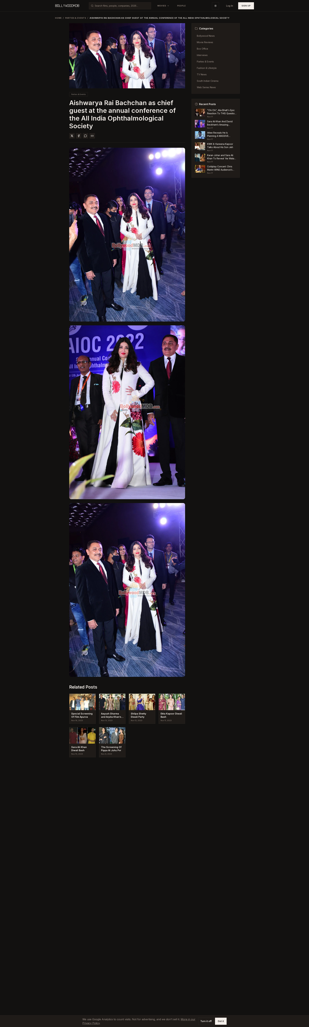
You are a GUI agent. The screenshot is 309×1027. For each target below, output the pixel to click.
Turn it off (206, 1021)
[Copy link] (92, 136)
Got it (221, 1021)
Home (58, 18)
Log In (229, 5)
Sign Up (246, 6)
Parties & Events (75, 18)
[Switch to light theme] (215, 5)
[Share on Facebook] (78, 136)
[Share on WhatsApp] (85, 136)
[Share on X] (72, 136)
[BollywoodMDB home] (67, 5)
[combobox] (122, 5)
